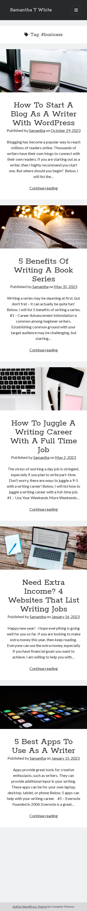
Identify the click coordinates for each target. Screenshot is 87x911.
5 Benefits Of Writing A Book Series (43, 226)
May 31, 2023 (65, 286)
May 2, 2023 (65, 457)
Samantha (37, 130)
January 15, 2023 (65, 758)
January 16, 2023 (65, 616)
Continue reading (43, 188)
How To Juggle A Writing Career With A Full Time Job (43, 388)
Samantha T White (31, 10)
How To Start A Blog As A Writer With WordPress (43, 70)
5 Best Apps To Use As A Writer (43, 707)
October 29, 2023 (65, 130)
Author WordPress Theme (30, 906)
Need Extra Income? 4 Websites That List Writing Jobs (43, 548)
